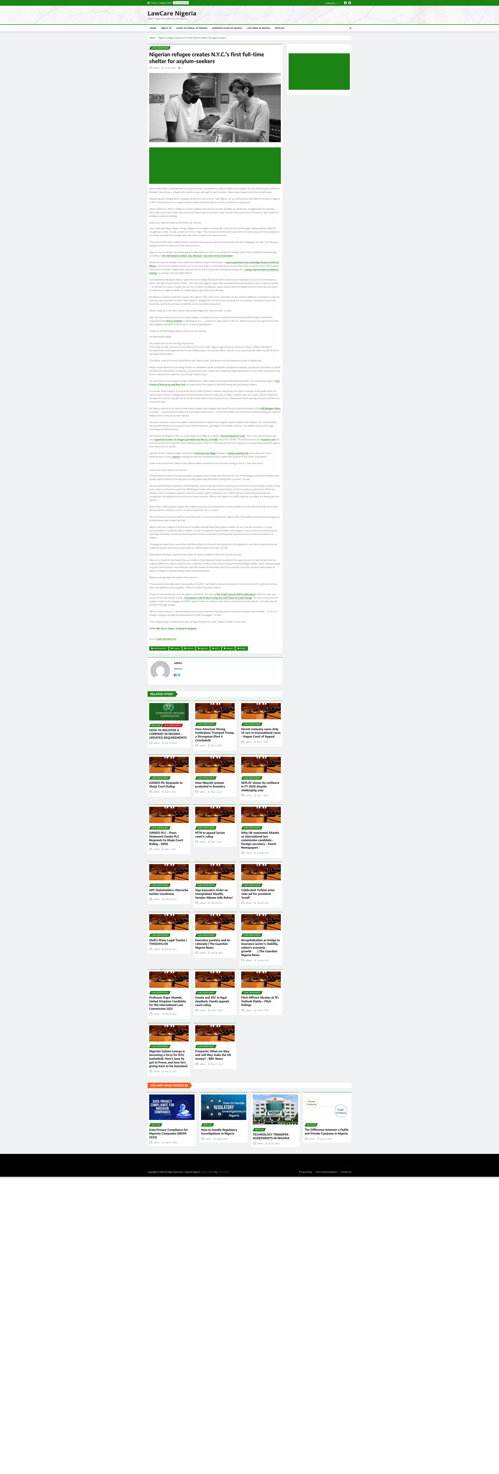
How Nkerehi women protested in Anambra (210, 784)
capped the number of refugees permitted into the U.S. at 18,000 (186, 439)
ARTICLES (279, 28)
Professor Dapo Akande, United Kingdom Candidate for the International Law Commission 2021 (167, 1003)
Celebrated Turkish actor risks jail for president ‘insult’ (258, 893)
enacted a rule (268, 439)
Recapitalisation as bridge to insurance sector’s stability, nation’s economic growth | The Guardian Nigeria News (260, 947)
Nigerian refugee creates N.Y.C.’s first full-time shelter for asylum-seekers (192, 37)
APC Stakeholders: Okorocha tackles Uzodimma (168, 892)
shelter (243, 648)
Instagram (192, 628)
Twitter (171, 628)
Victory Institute (174, 320)
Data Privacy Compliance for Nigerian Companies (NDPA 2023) (168, 1133)
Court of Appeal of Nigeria (191, 28)
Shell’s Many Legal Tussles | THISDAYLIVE (168, 942)
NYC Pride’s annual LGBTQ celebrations (236, 594)
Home (153, 28)
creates (176, 648)
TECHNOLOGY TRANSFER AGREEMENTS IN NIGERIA (271, 1136)
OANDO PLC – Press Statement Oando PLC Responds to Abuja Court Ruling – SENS (166, 838)
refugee (229, 648)
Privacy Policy (305, 1172)
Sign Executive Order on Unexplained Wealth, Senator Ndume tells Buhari (213, 893)
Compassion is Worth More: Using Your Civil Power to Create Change (218, 597)
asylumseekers (159, 648)
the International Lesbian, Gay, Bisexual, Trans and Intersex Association (197, 255)
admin (157, 68)
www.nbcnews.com (166, 638)
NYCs (217, 648)
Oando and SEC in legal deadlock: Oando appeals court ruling (212, 1001)
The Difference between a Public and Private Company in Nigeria (327, 1131)
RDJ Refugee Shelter (271, 408)
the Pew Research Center (233, 435)
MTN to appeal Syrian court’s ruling (210, 834)
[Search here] (350, 28)
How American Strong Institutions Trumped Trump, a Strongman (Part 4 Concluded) (214, 734)
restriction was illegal (205, 453)
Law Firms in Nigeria (258, 28)
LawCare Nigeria (171, 13)
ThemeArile (223, 1172)
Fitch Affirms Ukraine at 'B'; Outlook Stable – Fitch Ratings (260, 1001)
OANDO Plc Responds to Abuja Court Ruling (166, 784)
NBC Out (160, 628)
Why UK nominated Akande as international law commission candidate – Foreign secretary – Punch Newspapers (260, 840)
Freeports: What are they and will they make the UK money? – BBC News (213, 1054)
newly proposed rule (237, 453)
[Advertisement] (216, 165)
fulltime (190, 648)
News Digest (208, 1172)
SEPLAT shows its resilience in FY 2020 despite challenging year (260, 786)
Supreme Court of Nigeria (227, 28)
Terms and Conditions (326, 1172)
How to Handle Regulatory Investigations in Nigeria (219, 1131)
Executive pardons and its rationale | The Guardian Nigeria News (212, 943)
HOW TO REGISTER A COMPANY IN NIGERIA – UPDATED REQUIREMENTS (168, 733)
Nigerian (204, 648)
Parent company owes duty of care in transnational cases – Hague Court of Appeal (261, 732)
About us (166, 28)
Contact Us (346, 1172)
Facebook (180, 628)
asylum (175, 456)
